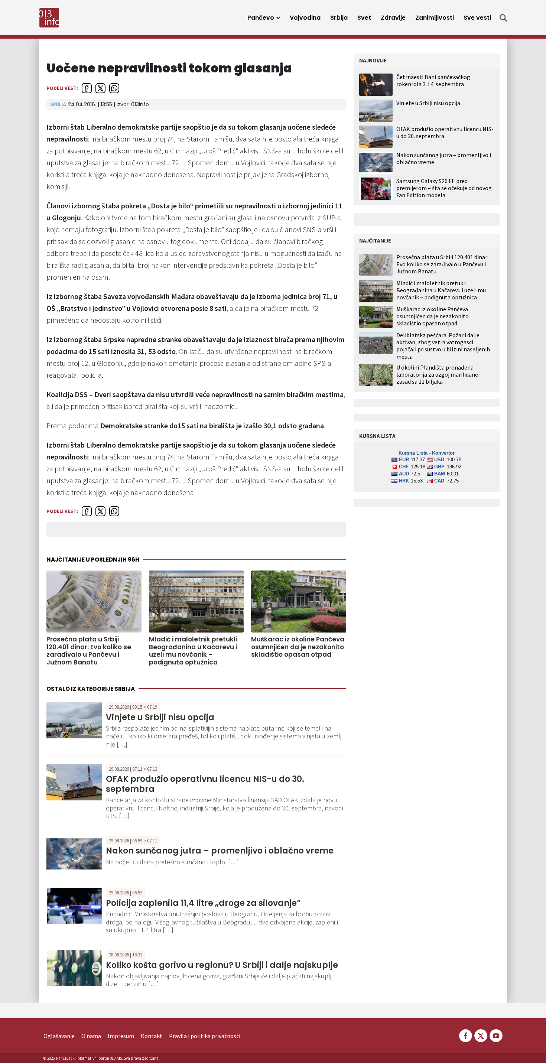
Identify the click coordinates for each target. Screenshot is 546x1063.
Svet (364, 17)
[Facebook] (465, 1034)
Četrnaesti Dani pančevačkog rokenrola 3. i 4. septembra (433, 80)
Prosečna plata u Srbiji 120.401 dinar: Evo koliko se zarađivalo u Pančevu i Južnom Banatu (88, 650)
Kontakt (151, 1036)
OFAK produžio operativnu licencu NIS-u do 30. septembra (205, 783)
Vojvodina (305, 17)
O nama (91, 1036)
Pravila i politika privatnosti (204, 1036)
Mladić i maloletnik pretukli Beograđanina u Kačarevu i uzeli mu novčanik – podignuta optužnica (193, 650)
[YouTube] (495, 1034)
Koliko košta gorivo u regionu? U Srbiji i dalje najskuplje (222, 965)
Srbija (339, 17)
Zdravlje (393, 17)
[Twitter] (480, 1034)
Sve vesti (477, 17)
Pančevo (260, 17)
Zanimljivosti (434, 17)
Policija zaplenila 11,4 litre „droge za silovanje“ (203, 903)
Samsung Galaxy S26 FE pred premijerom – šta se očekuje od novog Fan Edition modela (444, 188)
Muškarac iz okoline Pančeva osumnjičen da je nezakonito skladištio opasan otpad (297, 646)
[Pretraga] (503, 18)
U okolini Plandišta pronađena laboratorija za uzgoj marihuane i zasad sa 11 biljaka (438, 374)
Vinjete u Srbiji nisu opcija (160, 717)
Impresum (121, 1036)
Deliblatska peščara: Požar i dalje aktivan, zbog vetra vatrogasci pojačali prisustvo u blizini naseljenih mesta (443, 346)
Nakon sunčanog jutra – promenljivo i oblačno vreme (220, 850)
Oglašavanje (59, 1036)
